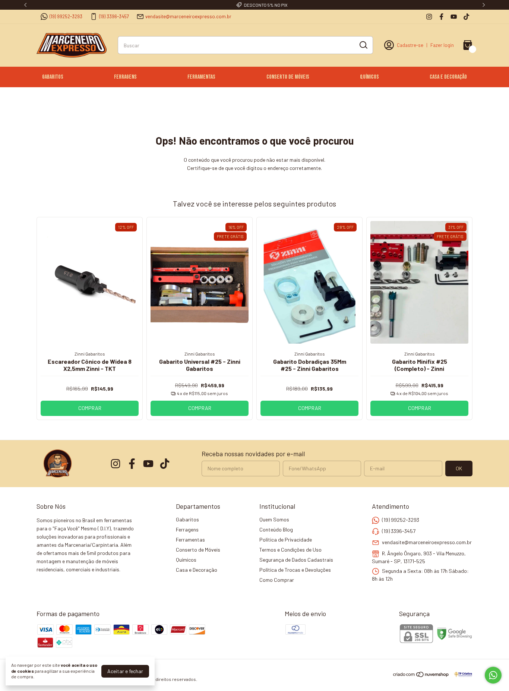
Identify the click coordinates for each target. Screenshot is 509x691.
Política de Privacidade (285, 539)
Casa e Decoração (448, 77)
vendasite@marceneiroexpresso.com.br (188, 16)
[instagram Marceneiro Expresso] (429, 16)
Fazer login (442, 45)
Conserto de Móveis (287, 77)
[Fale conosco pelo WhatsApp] (493, 675)
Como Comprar (276, 580)
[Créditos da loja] (461, 674)
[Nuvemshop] (421, 675)
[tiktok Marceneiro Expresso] (466, 16)
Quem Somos (274, 519)
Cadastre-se (410, 45)
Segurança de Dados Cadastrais (296, 559)
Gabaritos (52, 77)
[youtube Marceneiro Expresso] (454, 16)
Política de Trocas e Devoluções (295, 570)
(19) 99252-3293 (66, 16)
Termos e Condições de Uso (290, 549)
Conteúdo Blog (276, 529)
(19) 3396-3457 (114, 16)
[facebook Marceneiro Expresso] (441, 16)
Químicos (369, 77)
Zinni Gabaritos (90, 353)
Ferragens (125, 77)
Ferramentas (201, 77)
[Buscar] (363, 45)
